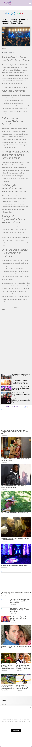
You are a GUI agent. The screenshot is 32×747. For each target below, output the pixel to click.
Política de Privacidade (18, 723)
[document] (16, 373)
